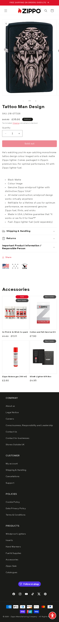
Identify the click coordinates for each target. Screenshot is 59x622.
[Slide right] (36, 101)
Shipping (16, 123)
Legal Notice (12, 413)
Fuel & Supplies (13, 553)
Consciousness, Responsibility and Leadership (29, 425)
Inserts (9, 540)
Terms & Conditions (15, 515)
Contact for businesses (17, 438)
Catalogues (11, 573)
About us (10, 406)
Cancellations (12, 477)
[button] (6, 11)
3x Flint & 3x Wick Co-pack (15, 332)
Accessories (12, 560)
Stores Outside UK (15, 445)
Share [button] (8, 257)
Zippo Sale (11, 566)
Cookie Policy (13, 502)
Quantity (6, 128)
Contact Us (11, 432)
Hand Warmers (13, 547)
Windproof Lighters (16, 534)
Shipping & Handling (16, 470)
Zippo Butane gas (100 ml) (14, 377)
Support (10, 483)
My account (12, 464)
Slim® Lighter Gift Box (40, 377)
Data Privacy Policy (16, 509)
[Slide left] (23, 101)
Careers (10, 419)
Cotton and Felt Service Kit (43, 332)
